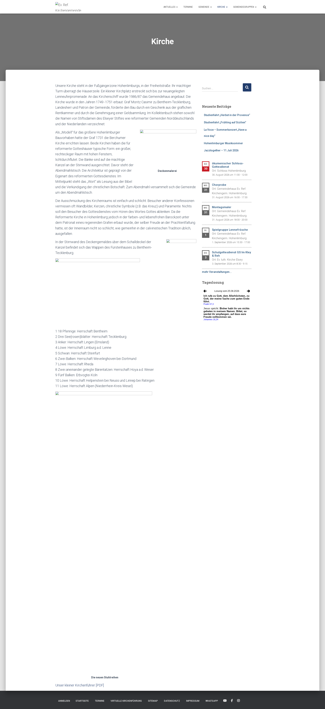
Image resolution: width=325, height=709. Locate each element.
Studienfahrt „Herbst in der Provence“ (227, 115)
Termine (188, 7)
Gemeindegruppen (244, 7)
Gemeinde (204, 7)
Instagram (238, 700)
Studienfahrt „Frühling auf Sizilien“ (225, 122)
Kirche (221, 7)
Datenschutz (172, 701)
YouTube (225, 700)
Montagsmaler (221, 207)
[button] (177, 7)
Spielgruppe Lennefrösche (230, 229)
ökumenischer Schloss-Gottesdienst (228, 165)
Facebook (232, 700)
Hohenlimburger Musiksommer (223, 143)
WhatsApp (212, 701)
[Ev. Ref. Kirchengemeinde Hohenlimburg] (74, 6)
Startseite (82, 701)
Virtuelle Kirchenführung (126, 701)
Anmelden (64, 701)
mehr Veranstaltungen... (217, 271)
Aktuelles (169, 7)
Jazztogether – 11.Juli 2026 (221, 150)
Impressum (192, 701)
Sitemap (153, 701)
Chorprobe (219, 185)
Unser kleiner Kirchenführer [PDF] (79, 685)
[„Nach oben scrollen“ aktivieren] (317, 701)
